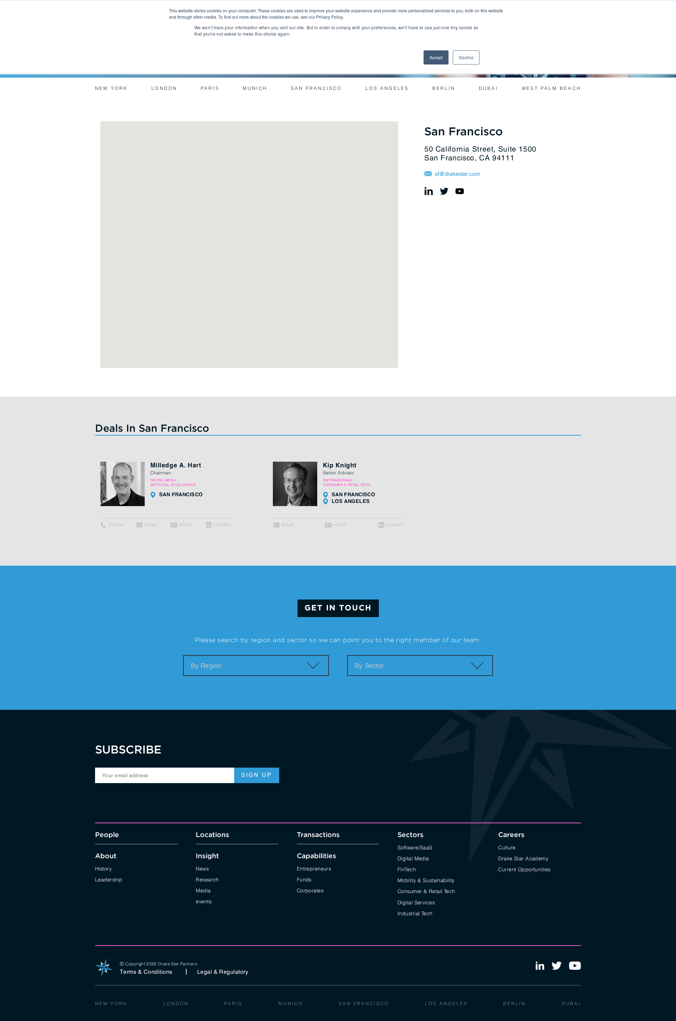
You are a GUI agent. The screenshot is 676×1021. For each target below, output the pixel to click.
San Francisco (316, 88)
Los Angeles (387, 88)
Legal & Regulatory (223, 971)
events (204, 901)
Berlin (443, 88)
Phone (116, 524)
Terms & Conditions (146, 971)
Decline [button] (466, 57)
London (164, 88)
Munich (255, 88)
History (103, 868)
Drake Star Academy (523, 858)
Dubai (489, 88)
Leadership (108, 879)
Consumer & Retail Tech (426, 891)
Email (151, 524)
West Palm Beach (551, 88)
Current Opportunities (524, 869)
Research (207, 879)
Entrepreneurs (314, 868)
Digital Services (416, 902)
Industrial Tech (415, 913)
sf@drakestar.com (457, 174)
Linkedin (222, 524)
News (202, 868)
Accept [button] (436, 57)
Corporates (310, 890)
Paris (210, 88)
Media (203, 890)
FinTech (407, 869)
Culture (506, 847)
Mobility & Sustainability (426, 880)
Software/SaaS (415, 847)
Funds (304, 879)
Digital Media (413, 858)
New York (111, 88)
